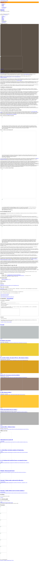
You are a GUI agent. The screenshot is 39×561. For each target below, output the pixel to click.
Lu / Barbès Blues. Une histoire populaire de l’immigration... (12, 450)
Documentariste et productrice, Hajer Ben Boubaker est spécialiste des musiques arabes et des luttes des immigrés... (14, 452)
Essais (1, 356)
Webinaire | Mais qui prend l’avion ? (7, 470)
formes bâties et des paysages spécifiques (11, 114)
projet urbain (4, 76)
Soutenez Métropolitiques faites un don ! (3, 2)
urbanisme (1, 76)
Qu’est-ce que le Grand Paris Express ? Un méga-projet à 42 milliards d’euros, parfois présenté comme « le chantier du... (14, 462)
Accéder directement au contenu (4, 0)
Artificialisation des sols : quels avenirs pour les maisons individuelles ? (15, 275)
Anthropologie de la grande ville (6, 439)
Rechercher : (1, 23)
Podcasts (1, 425)
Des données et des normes (5, 340)
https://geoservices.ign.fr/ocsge (4, 295)
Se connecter (5, 560)
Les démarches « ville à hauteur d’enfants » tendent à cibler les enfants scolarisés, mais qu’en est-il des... (12, 394)
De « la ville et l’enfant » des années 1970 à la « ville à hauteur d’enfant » (14, 357)
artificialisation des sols (17, 76)
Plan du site (1, 560)
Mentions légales (9, 560)
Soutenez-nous (6, 14)
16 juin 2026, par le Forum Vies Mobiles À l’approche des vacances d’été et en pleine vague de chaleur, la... (13, 472)
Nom (1, 302)
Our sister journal (2, 9)
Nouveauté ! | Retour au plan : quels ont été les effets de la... (11, 480)
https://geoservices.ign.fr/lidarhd (5, 294)
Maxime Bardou (2, 288)
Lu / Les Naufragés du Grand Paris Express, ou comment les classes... (13, 460)
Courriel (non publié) (3, 303)
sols (12, 76)
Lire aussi (2, 324)
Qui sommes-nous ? (4, 21)
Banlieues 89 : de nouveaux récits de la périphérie (10, 375)
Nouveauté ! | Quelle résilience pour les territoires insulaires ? (12, 490)
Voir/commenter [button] (10, 298)
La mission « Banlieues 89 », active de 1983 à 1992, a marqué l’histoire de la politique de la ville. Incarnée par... (13, 377)
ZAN (13, 76)
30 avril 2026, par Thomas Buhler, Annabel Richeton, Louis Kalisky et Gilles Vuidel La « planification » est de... (13, 482)
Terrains (1, 373)
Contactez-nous (4, 22)
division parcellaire (9, 76)
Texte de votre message (4, 305)
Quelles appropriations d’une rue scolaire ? (8, 409)
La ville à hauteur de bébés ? (6, 392)
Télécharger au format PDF (3, 77)
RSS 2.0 (13, 560)
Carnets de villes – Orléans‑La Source (7, 426)
